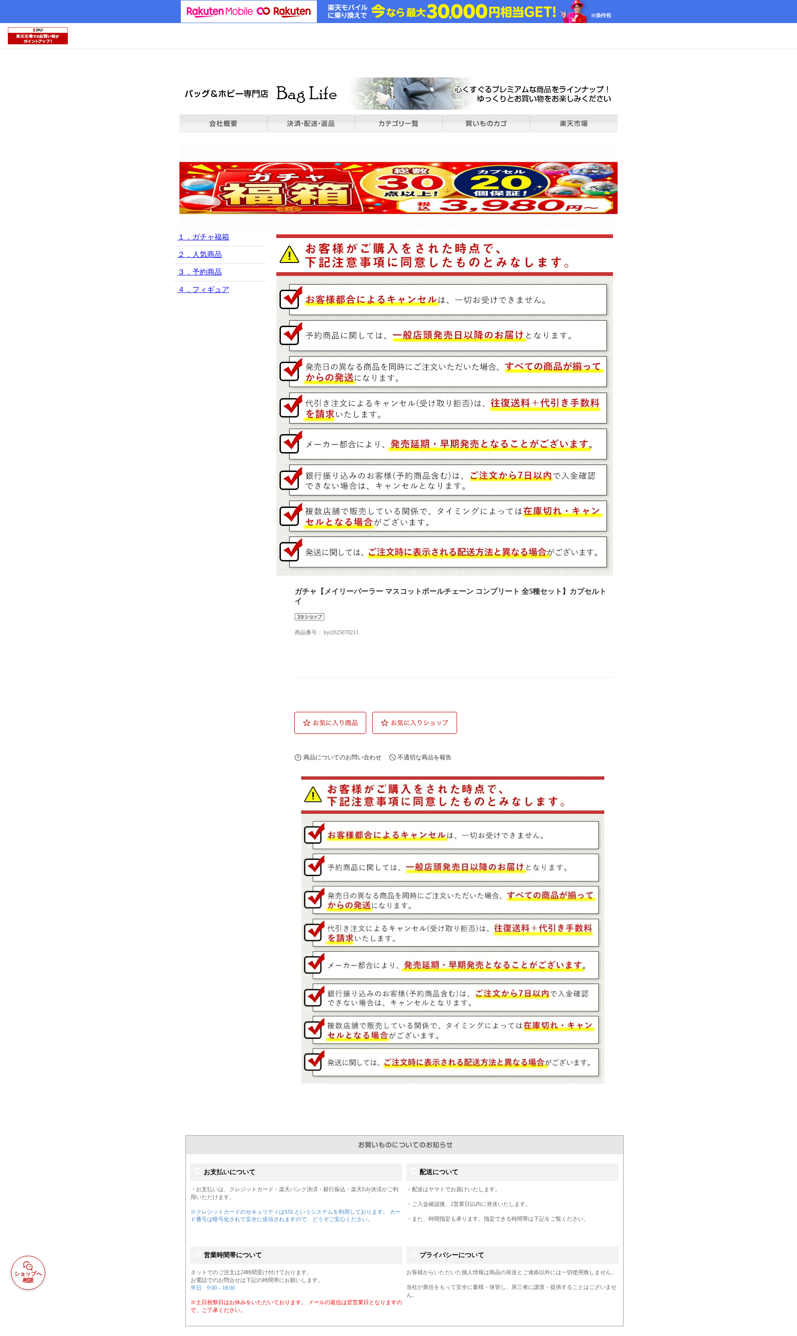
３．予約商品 (200, 272)
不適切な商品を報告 (425, 757)
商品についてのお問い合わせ (342, 757)
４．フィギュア (203, 289)
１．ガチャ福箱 (203, 237)
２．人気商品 (200, 254)
